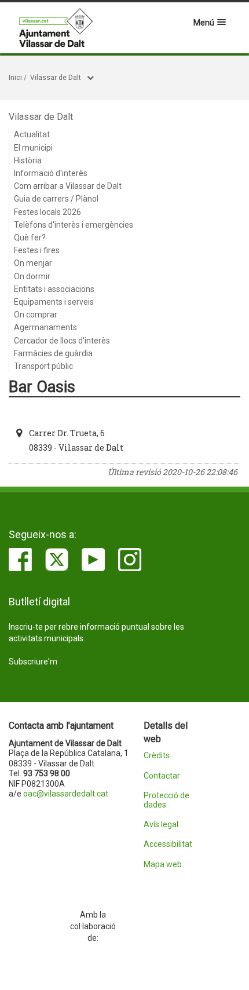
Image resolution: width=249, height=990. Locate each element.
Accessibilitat (168, 844)
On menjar (33, 263)
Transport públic (43, 366)
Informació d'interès (50, 173)
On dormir (32, 276)
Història (28, 160)
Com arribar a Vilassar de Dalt (68, 186)
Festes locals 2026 (47, 212)
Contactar (162, 776)
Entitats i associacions (54, 289)
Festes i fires (37, 250)
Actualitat (32, 134)
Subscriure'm (33, 661)
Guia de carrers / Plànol (56, 198)
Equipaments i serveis (54, 301)
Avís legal (161, 824)
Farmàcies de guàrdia (53, 353)
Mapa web (163, 864)
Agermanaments (45, 327)
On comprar (35, 314)
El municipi (33, 147)
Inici (15, 78)
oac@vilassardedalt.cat (65, 793)
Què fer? (30, 237)
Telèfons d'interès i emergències (73, 224)
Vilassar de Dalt (55, 78)
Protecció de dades (166, 800)
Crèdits (157, 755)
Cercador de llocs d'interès (62, 340)
